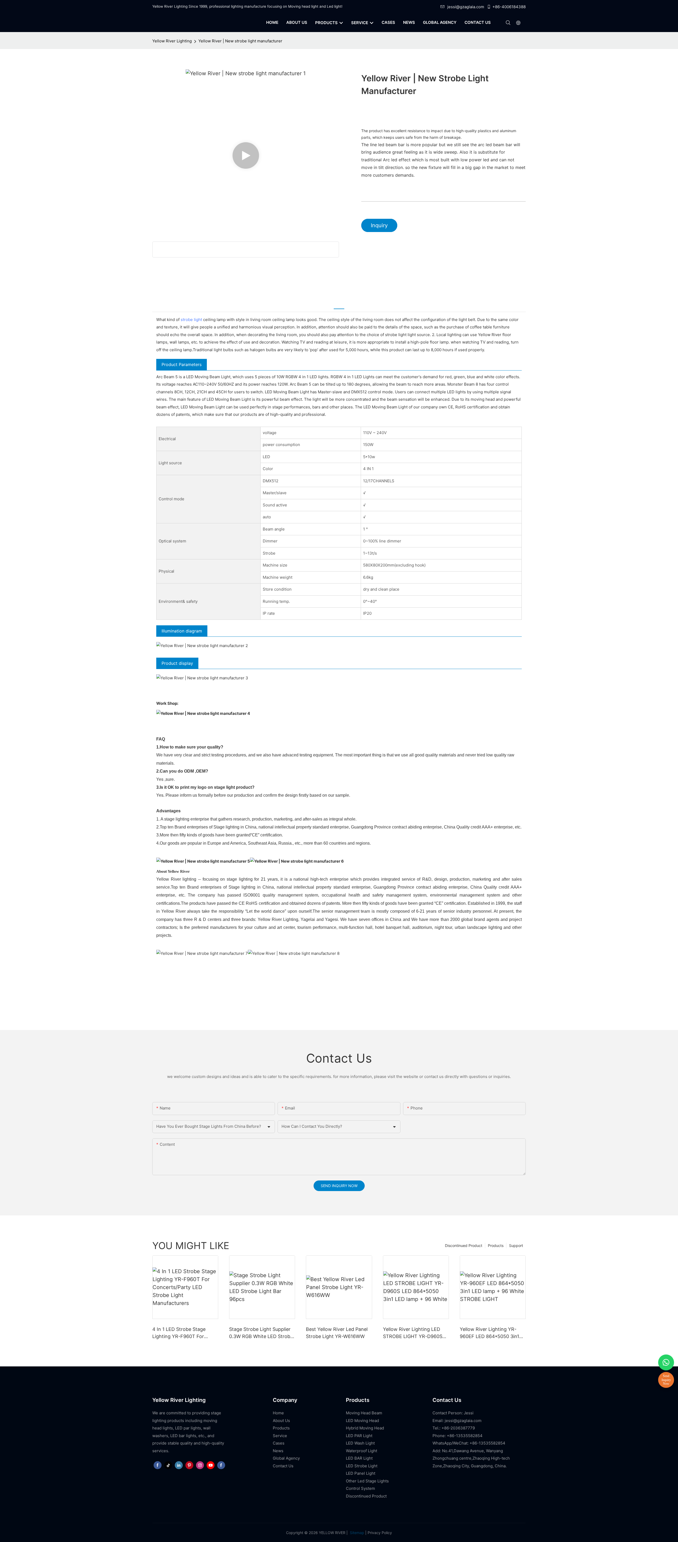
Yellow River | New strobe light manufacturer (240, 40)
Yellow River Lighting (172, 40)
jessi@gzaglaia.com (465, 6)
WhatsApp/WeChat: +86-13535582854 (468, 1443)
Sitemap (356, 1532)
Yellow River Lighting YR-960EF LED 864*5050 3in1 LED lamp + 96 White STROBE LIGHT (489, 1333)
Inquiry (379, 225)
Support (516, 1245)
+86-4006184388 (509, 6)
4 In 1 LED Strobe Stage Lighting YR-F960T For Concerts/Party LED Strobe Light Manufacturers (183, 1333)
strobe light (191, 319)
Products (495, 1245)
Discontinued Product (463, 1245)
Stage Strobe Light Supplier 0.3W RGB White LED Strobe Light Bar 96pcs (261, 1333)
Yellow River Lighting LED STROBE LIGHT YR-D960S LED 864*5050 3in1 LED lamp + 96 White (416, 1333)
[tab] (339, 305)
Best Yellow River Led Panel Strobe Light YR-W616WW (337, 1332)
